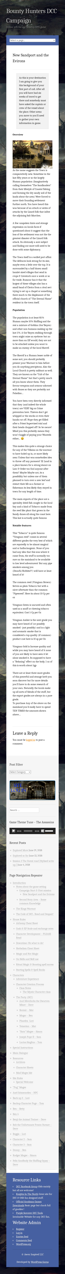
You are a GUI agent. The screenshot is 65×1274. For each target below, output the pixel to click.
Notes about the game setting (31, 886)
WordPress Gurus (40, 1262)
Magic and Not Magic (27, 953)
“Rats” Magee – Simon (30, 1031)
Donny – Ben (19, 1150)
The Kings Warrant (26, 908)
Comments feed (24, 1240)
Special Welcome (24, 1082)
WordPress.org (23, 1244)
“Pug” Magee (19, 1087)
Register (20, 1229)
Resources (18, 1058)
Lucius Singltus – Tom (30, 1042)
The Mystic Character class (36, 992)
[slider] (49, 830)
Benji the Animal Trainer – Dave (29, 1119)
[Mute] (42, 831)
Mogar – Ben (26, 1015)
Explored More (20, 850)
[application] (32, 831)
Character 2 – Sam (22, 1139)
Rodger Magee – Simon (24, 1155)
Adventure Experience (27, 979)
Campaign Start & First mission (35, 890)
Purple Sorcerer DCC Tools (29, 1213)
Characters (18, 975)
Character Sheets (24, 1067)
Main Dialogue (20, 1053)
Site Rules (18, 1078)
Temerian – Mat (27, 1026)
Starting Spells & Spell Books (30, 969)
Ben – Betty (19, 1108)
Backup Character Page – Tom (28, 1103)
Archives (20, 1062)
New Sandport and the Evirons (38, 894)
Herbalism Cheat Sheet (27, 948)
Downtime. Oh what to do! (30, 943)
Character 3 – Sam (22, 1144)
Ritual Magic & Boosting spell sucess (34, 964)
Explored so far (20, 855)
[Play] (13, 831)
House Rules (19, 919)
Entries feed (22, 1236)
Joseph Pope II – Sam (30, 1037)
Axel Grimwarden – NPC (25, 1092)
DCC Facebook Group (26, 1186)
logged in (30, 740)
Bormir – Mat (26, 1010)
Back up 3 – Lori (21, 1098)
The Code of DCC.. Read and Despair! (34, 914)
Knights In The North (27, 1194)
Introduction (19, 883)
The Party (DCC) (24, 997)
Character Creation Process (30, 984)
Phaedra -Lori (26, 1020)
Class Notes (25, 988)
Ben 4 (16, 1114)
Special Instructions (23, 1047)
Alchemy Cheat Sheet (27, 923)
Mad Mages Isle (24, 1072)
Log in (19, 1232)
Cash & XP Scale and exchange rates (34, 928)
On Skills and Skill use (27, 959)
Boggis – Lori (19, 1134)
